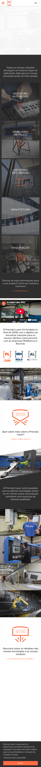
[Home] (9, 3)
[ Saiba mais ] (8, 43)
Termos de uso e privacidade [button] (14, 757)
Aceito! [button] (20, 763)
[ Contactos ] (20, 291)
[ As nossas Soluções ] (20, 659)
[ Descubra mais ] (20, 439)
